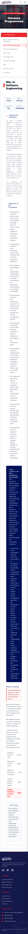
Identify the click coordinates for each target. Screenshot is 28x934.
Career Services (6, 896)
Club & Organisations (7, 901)
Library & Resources (7, 887)
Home (6, 9)
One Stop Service (6, 898)
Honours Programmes (17, 9)
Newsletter (4, 903)
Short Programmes (7, 884)
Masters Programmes (7, 882)
